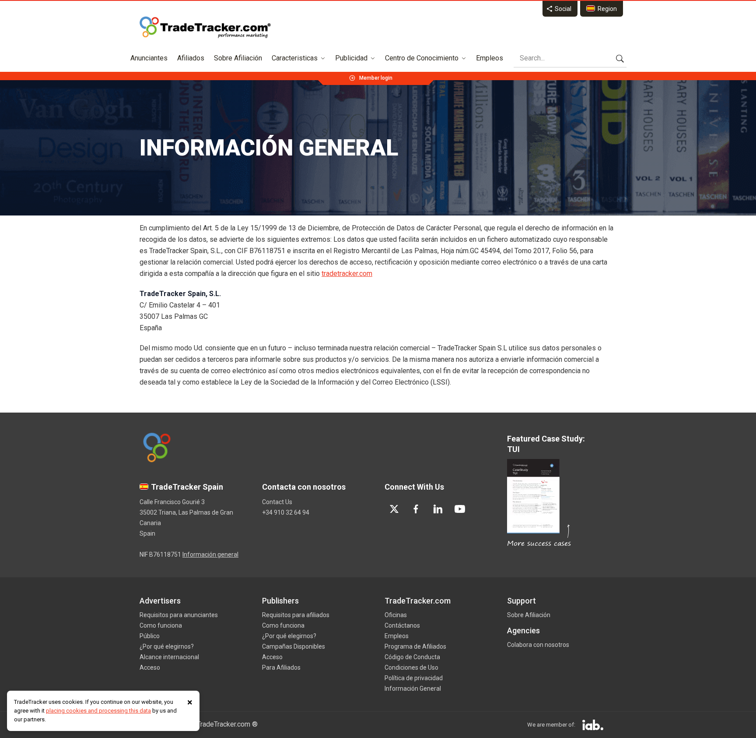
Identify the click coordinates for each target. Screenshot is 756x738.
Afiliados (190, 58)
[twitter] (394, 509)
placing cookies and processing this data (98, 710)
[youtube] (460, 509)
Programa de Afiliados (415, 646)
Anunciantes (149, 58)
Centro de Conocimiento (421, 58)
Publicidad (351, 58)
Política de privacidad (414, 678)
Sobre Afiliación (238, 58)
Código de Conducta (412, 656)
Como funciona (161, 625)
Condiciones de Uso (411, 667)
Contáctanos (402, 625)
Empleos (489, 58)
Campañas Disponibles (293, 646)
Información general (210, 554)
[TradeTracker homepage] (205, 27)
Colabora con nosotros (538, 644)
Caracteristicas (295, 58)
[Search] (619, 58)
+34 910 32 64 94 (285, 512)
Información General (413, 688)
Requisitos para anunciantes (179, 614)
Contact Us (277, 501)
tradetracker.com (347, 273)
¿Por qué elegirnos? (167, 646)
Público (150, 635)
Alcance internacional (169, 656)
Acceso (150, 667)
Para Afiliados (281, 667)
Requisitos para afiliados (295, 614)
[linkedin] (438, 509)
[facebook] (416, 509)
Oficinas (396, 614)
